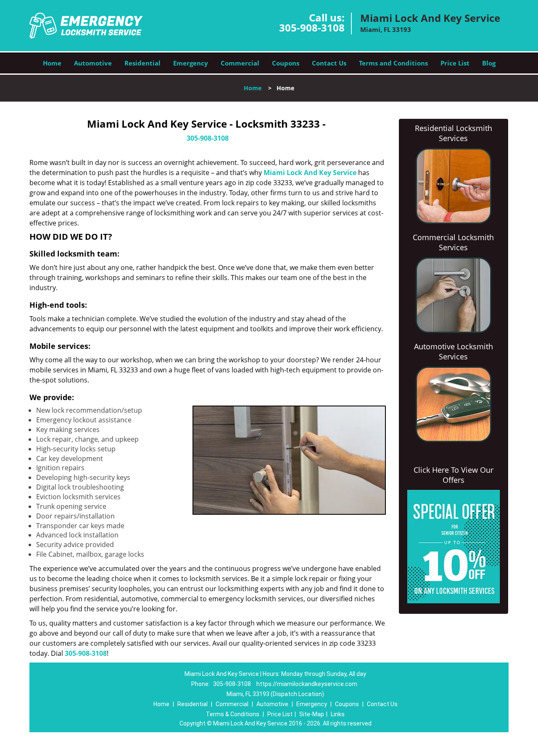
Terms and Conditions (393, 63)
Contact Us (329, 63)
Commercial (240, 63)
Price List (454, 63)
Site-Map (311, 714)
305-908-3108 (312, 27)
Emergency (190, 63)
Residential (142, 63)
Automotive (93, 63)
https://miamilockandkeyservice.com (306, 684)
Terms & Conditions (232, 714)
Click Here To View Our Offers (453, 475)
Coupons (285, 63)
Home (52, 63)
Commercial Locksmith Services (453, 242)
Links (338, 714)
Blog (489, 63)
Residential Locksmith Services (453, 133)
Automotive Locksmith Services (453, 351)
